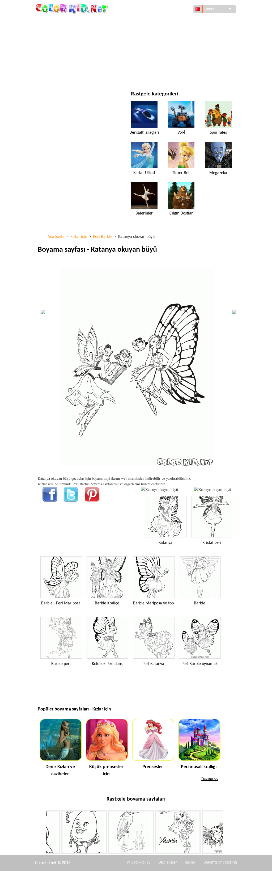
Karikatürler (61, 43)
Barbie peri (61, 664)
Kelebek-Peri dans (107, 664)
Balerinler (144, 213)
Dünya (158, 21)
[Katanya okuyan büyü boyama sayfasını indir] (212, 489)
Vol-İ (181, 133)
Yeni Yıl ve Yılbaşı (168, 65)
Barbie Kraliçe (107, 603)
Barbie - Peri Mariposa (60, 603)
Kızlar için (162, 43)
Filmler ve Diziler (65, 76)
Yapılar (56, 32)
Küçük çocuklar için (67, 65)
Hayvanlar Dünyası (169, 32)
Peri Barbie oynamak (199, 664)
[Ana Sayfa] (72, 8)
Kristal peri (211, 543)
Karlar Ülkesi (144, 173)
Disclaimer (167, 862)
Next (226, 833)
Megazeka (218, 173)
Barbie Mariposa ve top (153, 603)
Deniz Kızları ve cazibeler (60, 770)
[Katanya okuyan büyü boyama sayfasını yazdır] (159, 489)
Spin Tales (218, 133)
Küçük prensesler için (106, 770)
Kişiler (190, 862)
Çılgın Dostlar (181, 213)
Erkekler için (164, 54)
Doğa (158, 76)
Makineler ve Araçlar (69, 21)
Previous (41, 833)
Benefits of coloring (220, 862)
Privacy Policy (138, 862)
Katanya (165, 543)
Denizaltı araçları (144, 133)
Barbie (199, 603)
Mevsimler (59, 54)
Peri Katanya (153, 664)
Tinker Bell (181, 173)
